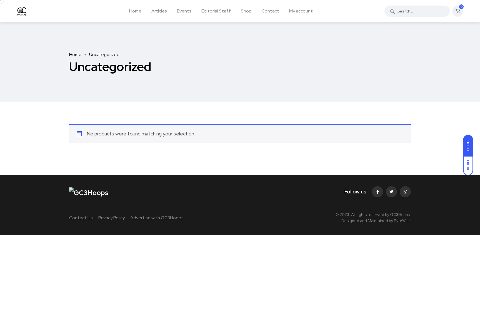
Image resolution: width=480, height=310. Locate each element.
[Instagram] (405, 191)
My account (301, 11)
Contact (270, 11)
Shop (246, 11)
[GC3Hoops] (22, 11)
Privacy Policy (111, 218)
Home (135, 11)
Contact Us (81, 218)
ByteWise (402, 220)
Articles (159, 11)
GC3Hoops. (400, 214)
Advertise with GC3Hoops (157, 218)
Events (184, 11)
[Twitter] (391, 191)
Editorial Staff (216, 11)
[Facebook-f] (377, 191)
